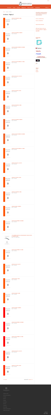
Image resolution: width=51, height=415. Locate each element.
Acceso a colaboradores (40, 18)
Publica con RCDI (30, 7)
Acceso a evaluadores (39, 20)
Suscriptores (37, 7)
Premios (4, 400)
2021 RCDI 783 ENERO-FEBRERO (17, 119)
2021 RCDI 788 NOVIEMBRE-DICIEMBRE (18, 47)
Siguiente (30, 379)
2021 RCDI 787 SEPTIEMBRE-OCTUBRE (18, 61)
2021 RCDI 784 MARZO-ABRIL (16, 105)
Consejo (4, 396)
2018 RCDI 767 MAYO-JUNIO (16, 365)
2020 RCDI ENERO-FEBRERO (16, 206)
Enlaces (4, 398)
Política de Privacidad (7, 408)
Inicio (4, 11)
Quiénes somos (5, 393)
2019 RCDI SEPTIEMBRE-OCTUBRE (17, 249)
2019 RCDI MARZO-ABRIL (16, 293)
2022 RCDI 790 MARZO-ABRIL (16, 18)
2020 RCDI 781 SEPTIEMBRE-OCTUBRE (18, 148)
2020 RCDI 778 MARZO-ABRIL (16, 191)
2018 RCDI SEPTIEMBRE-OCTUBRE (17, 336)
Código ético (23, 7)
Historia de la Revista (6, 395)
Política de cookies (6, 410)
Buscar (47, 7)
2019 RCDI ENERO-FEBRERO (16, 307)
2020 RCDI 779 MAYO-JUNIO (16, 177)
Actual (14, 7)
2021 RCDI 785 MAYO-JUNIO (16, 90)
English (37, 70)
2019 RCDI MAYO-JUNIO (16, 278)
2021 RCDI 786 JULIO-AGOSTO (17, 76)
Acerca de (9, 7)
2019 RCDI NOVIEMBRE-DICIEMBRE (18, 220)
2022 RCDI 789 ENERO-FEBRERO (17, 32)
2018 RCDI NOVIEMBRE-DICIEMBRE (18, 322)
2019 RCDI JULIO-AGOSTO (16, 264)
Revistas (4, 403)
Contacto (5, 405)
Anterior (5, 379)
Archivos (18, 7)
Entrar (48, 0)
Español (37, 71)
